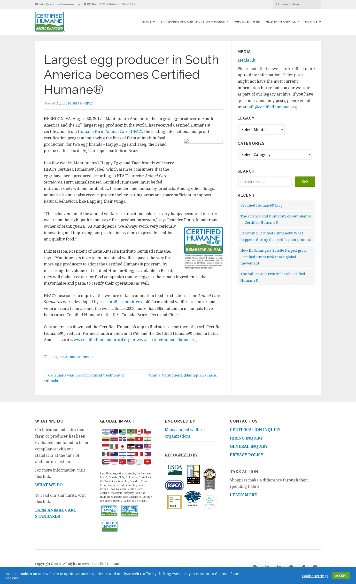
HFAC (89, 103)
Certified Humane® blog (261, 205)
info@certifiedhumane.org (59, 4)
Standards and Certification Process (193, 21)
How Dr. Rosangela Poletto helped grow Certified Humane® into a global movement (273, 256)
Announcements (79, 356)
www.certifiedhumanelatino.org (167, 339)
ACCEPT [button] (341, 575)
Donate (311, 21)
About (146, 21)
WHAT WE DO (49, 485)
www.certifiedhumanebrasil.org (100, 339)
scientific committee (121, 301)
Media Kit (246, 60)
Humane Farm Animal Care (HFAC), (110, 131)
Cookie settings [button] (315, 576)
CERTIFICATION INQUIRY (255, 429)
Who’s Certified (247, 21)
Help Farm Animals (281, 21)
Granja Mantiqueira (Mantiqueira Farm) (183, 375)
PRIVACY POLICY (246, 454)
